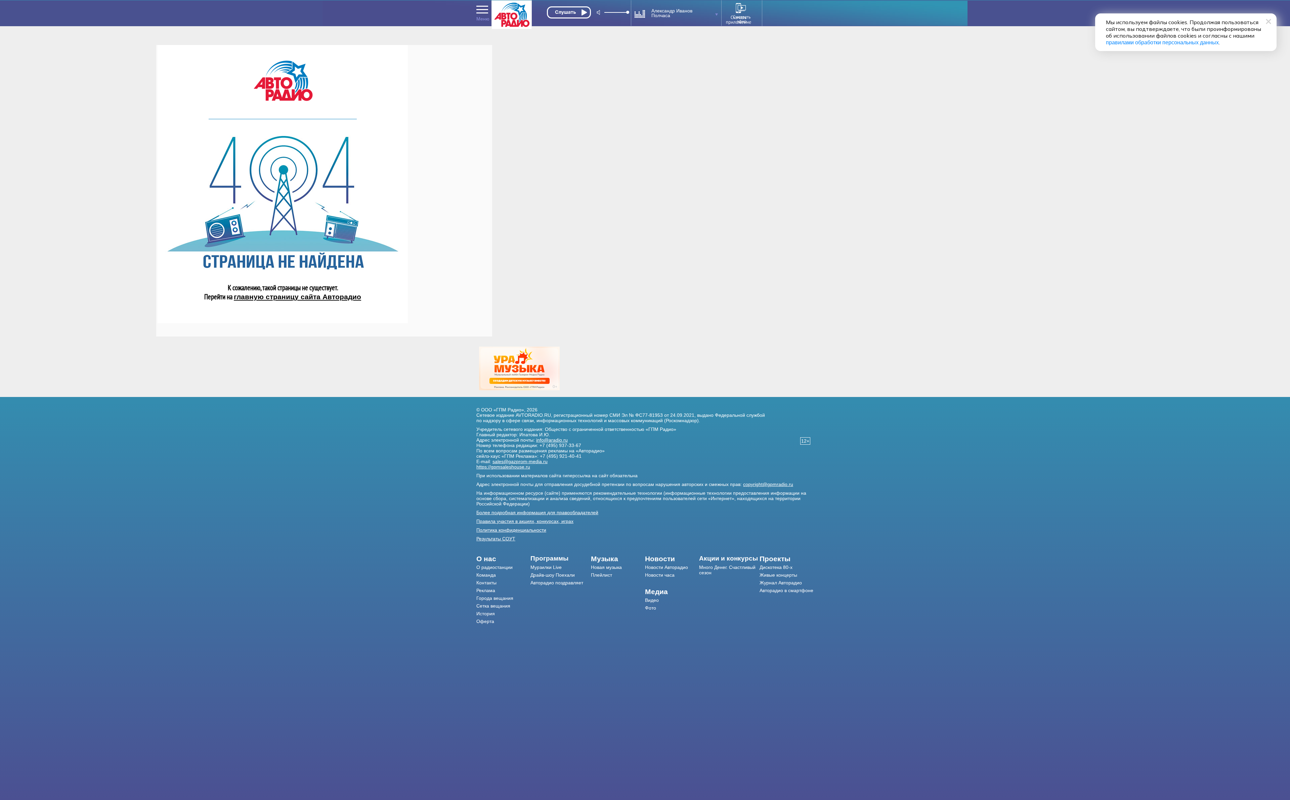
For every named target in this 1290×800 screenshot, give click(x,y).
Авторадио (786, 590)
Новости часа (660, 575)
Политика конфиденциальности (511, 530)
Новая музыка (606, 567)
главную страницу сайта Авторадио (297, 297)
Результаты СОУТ (495, 538)
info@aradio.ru (552, 440)
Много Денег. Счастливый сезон (727, 570)
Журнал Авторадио (781, 582)
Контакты (486, 582)
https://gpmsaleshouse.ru (503, 467)
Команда (486, 575)
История (485, 613)
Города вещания (494, 598)
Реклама (485, 590)
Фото (650, 608)
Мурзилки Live (546, 567)
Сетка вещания (493, 606)
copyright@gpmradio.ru (768, 484)
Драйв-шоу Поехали (552, 575)
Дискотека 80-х (776, 567)
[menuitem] (503, 559)
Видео (652, 600)
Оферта (485, 621)
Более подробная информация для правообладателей (537, 512)
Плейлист (601, 575)
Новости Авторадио (666, 567)
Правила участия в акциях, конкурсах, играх (524, 521)
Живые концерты (778, 575)
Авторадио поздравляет (556, 582)
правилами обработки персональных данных (1162, 42)
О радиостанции (494, 567)
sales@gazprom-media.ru (520, 461)
